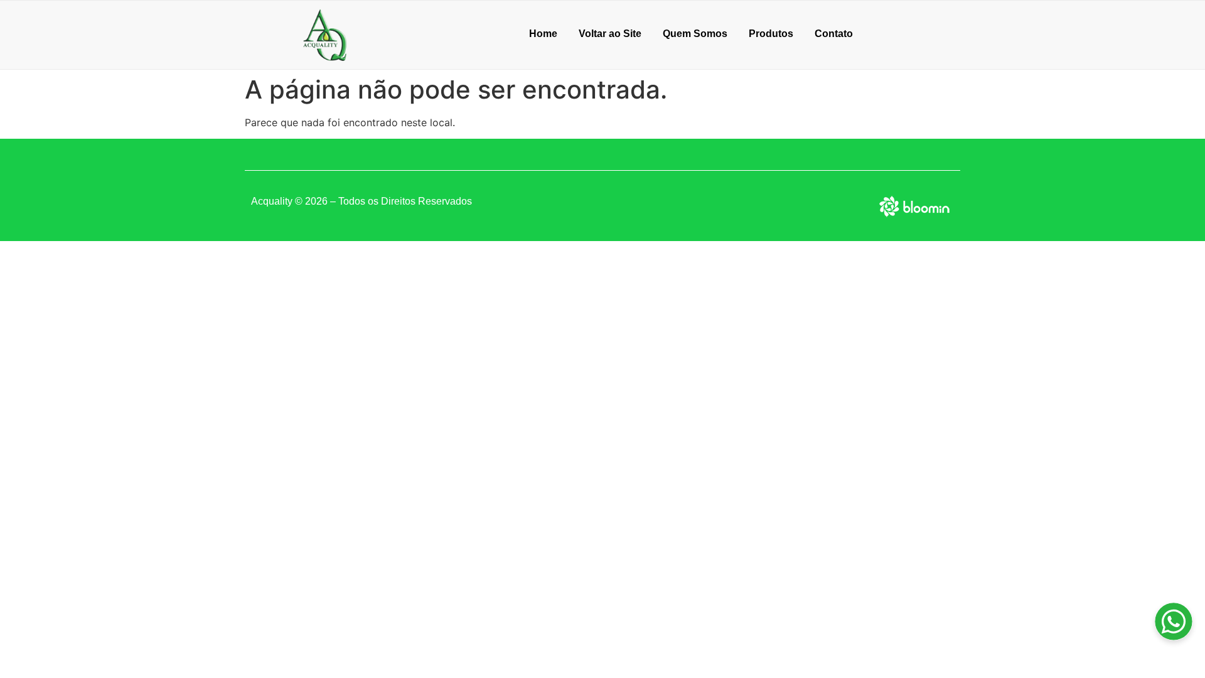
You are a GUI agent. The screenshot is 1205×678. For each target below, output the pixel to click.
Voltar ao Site (610, 33)
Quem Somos (695, 33)
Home (543, 33)
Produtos (771, 33)
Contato (834, 33)
